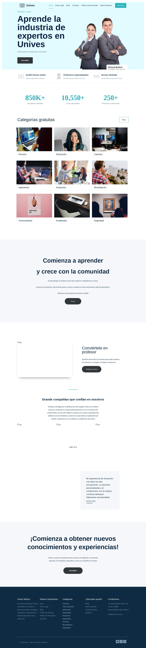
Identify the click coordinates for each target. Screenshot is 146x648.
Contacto (75, 5)
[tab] (69, 447)
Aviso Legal (59, 5)
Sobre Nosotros (106, 5)
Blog (68, 5)
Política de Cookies (47, 613)
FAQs (87, 604)
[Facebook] (117, 641)
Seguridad (67, 628)
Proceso (66, 622)
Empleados (67, 613)
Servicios (120, 5)
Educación (67, 610)
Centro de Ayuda (91, 610)
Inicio (51, 5)
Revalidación (68, 625)
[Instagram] (124, 641)
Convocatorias (68, 607)
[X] (121, 641)
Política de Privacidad (89, 5)
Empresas (66, 616)
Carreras (66, 604)
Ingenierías (67, 619)
